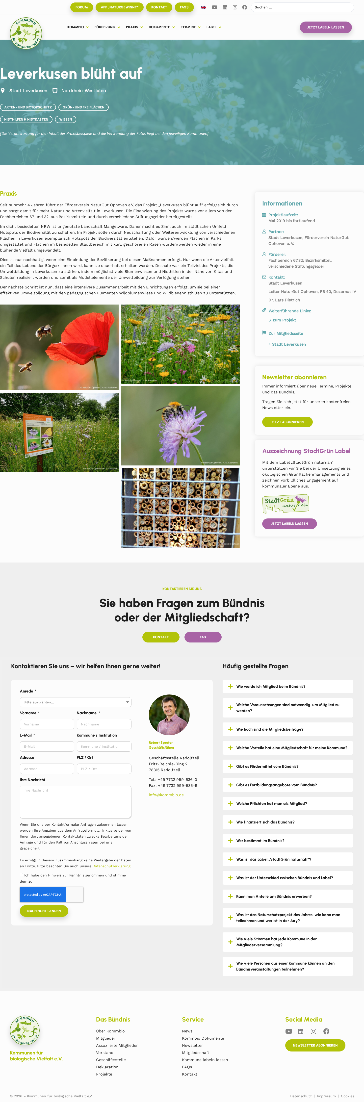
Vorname (28, 713)
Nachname (87, 713)
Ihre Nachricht (32, 779)
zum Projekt (284, 320)
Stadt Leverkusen (289, 344)
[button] (78, 27)
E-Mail (26, 735)
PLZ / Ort (85, 757)
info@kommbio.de (166, 795)
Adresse (27, 757)
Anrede (27, 691)
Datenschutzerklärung (111, 866)
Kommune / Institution (97, 735)
